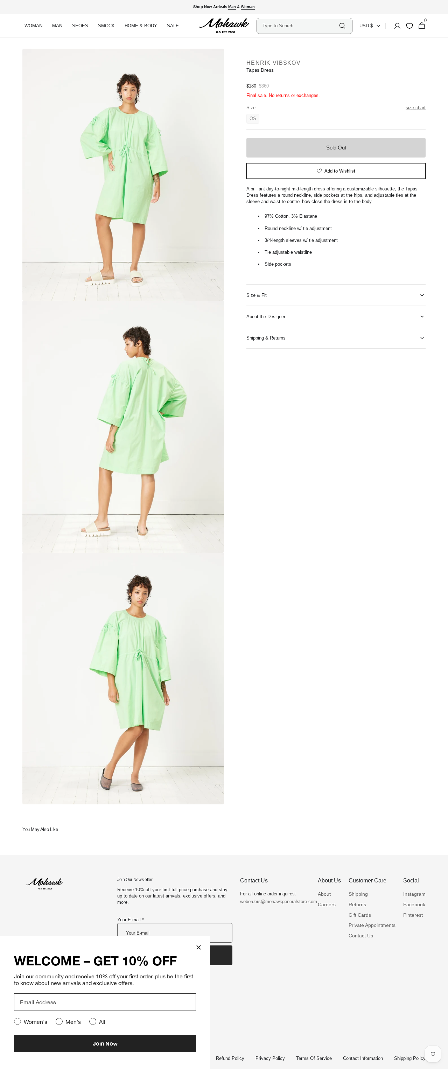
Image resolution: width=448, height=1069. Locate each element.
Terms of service (314, 1058)
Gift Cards (360, 915)
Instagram (414, 894)
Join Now (105, 1043)
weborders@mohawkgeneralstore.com (275, 901)
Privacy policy (270, 1058)
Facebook (414, 904)
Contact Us (361, 935)
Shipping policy (410, 1058)
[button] (395, 26)
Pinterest (413, 915)
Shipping (358, 894)
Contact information (363, 1058)
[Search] (342, 25)
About (324, 894)
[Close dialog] (198, 947)
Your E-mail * (130, 919)
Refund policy (230, 1058)
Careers (327, 904)
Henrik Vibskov (273, 63)
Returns (357, 904)
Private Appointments (372, 925)
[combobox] (300, 25)
